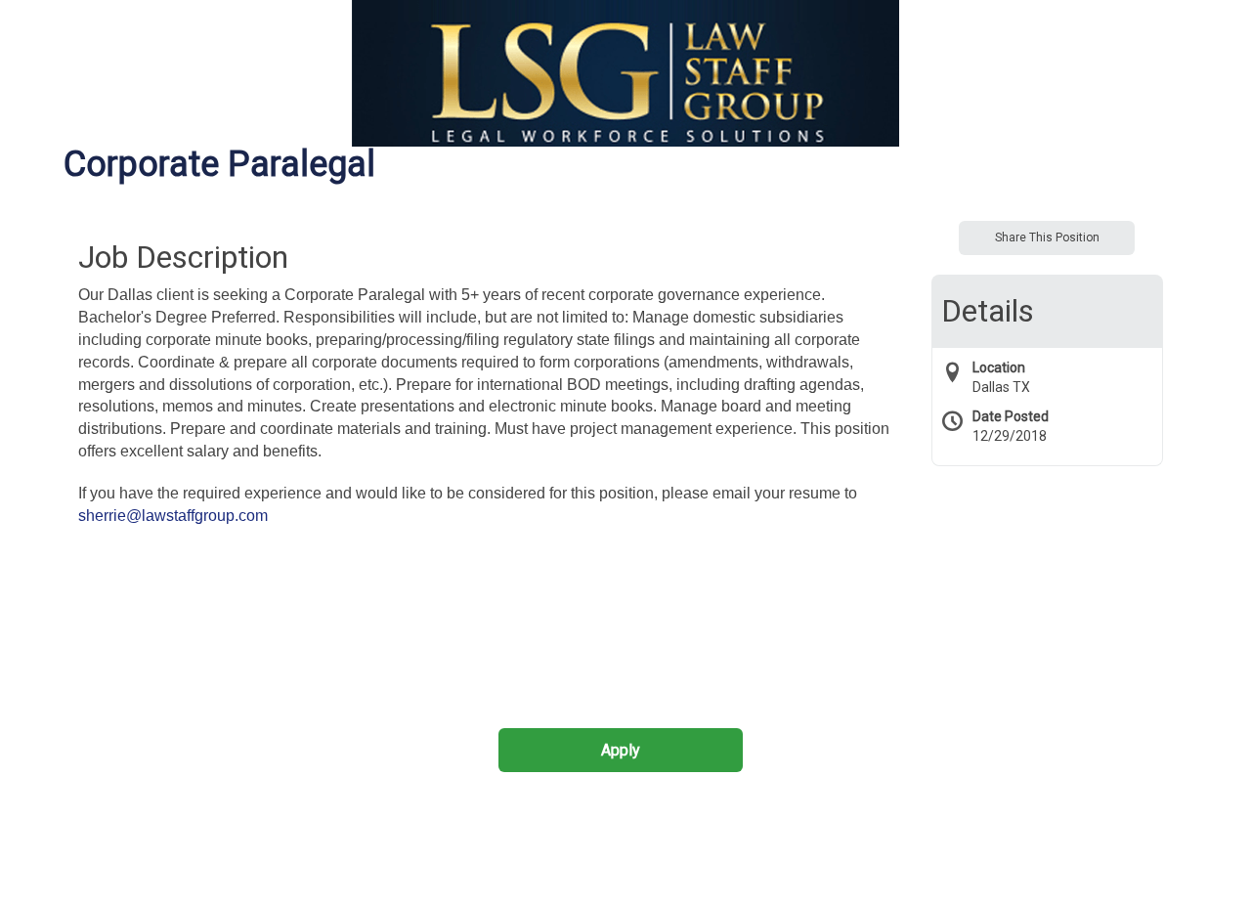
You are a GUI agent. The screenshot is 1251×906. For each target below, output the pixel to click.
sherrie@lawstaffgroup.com (173, 515)
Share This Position (1047, 237)
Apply (620, 750)
